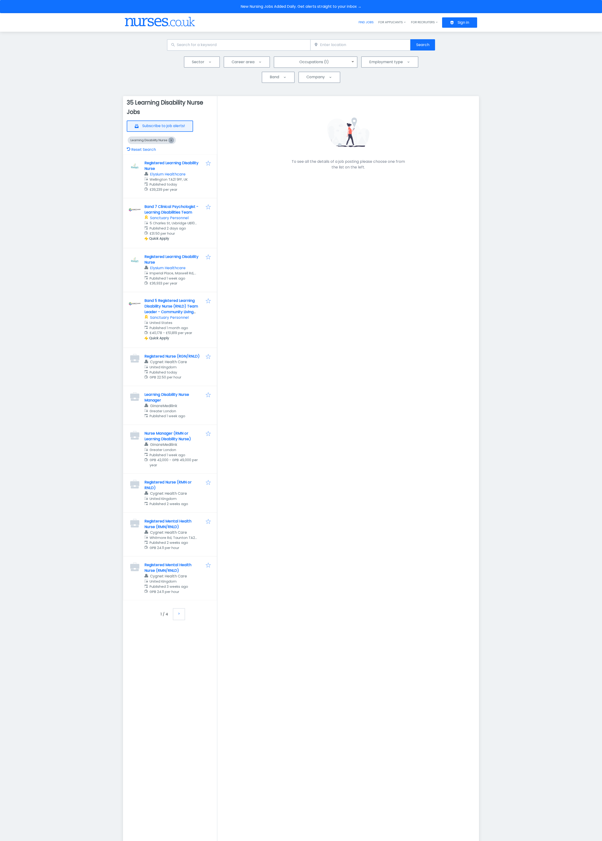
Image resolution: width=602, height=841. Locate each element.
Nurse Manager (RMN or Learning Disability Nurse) (167, 436)
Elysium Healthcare (168, 174)
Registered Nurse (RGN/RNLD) (172, 356)
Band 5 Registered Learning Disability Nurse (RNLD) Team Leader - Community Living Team (171, 309)
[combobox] (238, 45)
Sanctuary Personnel (169, 218)
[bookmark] (208, 163)
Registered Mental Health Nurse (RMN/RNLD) (167, 524)
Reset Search (143, 149)
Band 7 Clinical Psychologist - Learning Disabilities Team (171, 209)
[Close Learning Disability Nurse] (171, 140)
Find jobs (366, 22)
